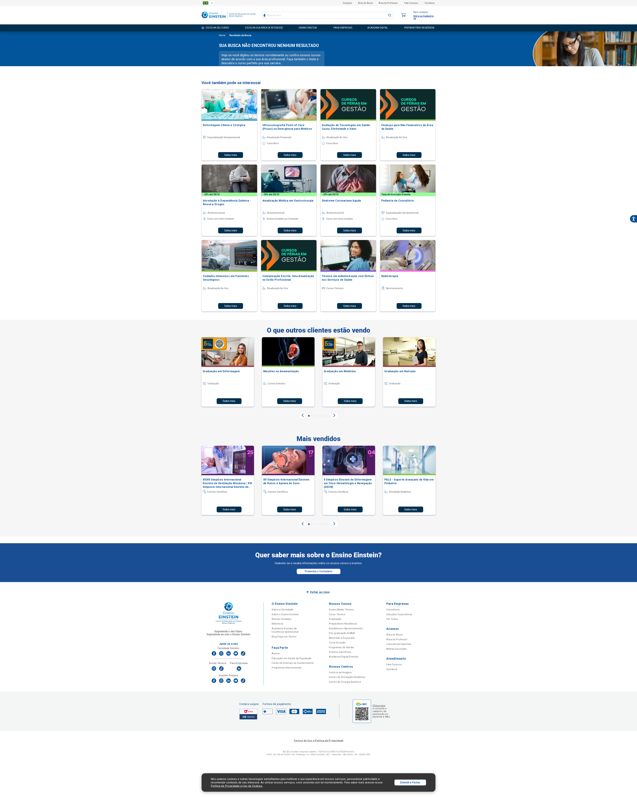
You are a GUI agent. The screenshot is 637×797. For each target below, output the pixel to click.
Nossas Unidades (281, 619)
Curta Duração (337, 642)
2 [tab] (312, 416)
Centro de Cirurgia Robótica (345, 682)
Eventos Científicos (340, 652)
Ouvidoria (430, 3)
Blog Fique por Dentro (284, 636)
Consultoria (393, 609)
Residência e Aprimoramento (346, 628)
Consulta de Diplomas (398, 644)
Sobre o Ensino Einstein (285, 614)
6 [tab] (324, 416)
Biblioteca (277, 623)
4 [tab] (318, 416)
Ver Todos (392, 619)
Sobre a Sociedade (282, 609)
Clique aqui (379, 705)
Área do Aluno (365, 3)
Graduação (335, 619)
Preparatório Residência (343, 623)
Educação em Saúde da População (292, 658)
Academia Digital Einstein (343, 656)
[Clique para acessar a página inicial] (229, 19)
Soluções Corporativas (399, 614)
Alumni (276, 653)
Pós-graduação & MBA (342, 633)
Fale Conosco (411, 3)
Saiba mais (230, 155)
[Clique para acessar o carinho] (403, 15)
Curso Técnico (337, 614)
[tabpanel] (227, 372)
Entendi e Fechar (410, 782)
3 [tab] (315, 416)
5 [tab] (321, 416)
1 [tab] (309, 416)
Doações (347, 3)
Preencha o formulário (318, 571)
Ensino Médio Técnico (341, 609)
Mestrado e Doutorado (342, 638)
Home (222, 35)
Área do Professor (388, 3)
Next (334, 415)
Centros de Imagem (340, 672)
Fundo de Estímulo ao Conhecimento (293, 663)
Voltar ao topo (320, 592)
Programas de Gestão (341, 647)
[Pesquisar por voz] (264, 15)
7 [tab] (327, 416)
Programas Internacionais (287, 667)
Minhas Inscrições (396, 649)
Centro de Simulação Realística (347, 677)
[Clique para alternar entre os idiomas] (208, 2)
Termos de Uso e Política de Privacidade (318, 740)
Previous (302, 415)
